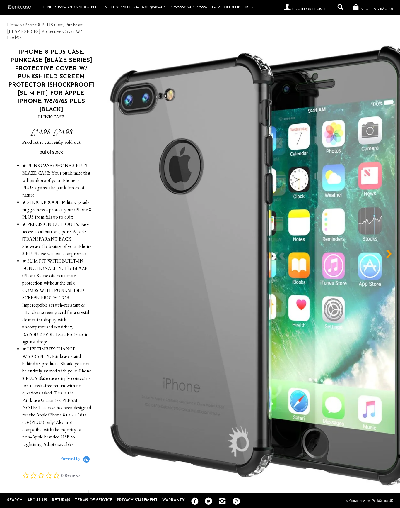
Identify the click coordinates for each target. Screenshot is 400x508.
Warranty (173, 500)
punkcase (51, 117)
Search (15, 500)
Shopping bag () (376, 9)
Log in (298, 9)
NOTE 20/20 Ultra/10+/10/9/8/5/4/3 (135, 7)
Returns (61, 500)
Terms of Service (93, 500)
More (250, 7)
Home (13, 25)
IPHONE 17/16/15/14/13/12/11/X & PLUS (69, 7)
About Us (37, 500)
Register (320, 9)
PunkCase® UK (382, 501)
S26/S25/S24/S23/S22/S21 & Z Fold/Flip (205, 7)
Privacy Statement (137, 500)
